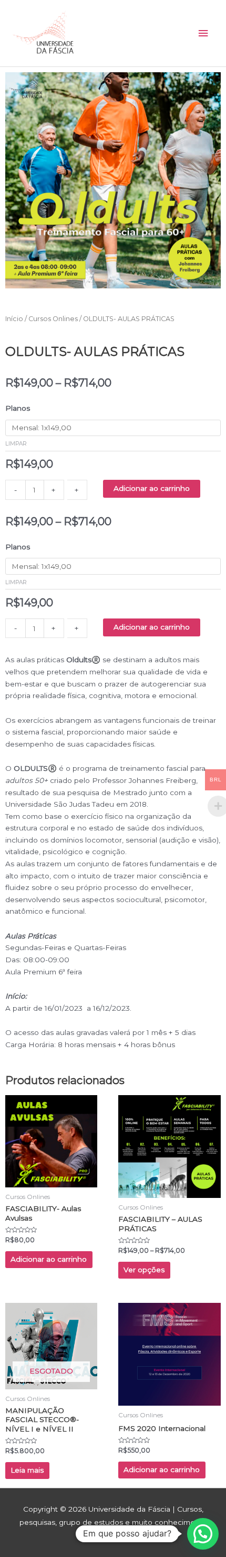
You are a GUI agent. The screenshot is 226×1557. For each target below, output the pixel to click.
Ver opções (144, 1269)
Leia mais (27, 1470)
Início (14, 319)
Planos (17, 408)
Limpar (16, 443)
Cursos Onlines (53, 319)
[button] (203, 1534)
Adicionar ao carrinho (152, 488)
